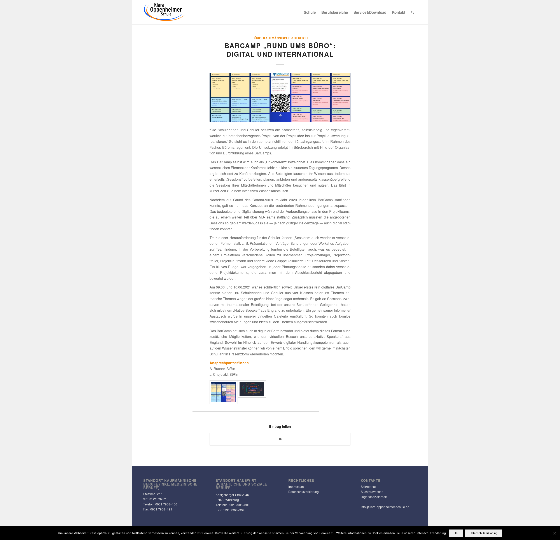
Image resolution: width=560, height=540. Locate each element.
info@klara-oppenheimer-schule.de (385, 507)
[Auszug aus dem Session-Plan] (280, 97)
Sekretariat (368, 486)
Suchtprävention (372, 491)
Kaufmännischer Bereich (285, 38)
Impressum (296, 486)
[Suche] (412, 12)
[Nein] (554, 533)
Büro (256, 38)
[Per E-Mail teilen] (280, 439)
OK (456, 533)
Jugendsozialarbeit (374, 497)
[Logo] (164, 12)
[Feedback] (252, 392)
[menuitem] (309, 12)
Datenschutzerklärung (303, 491)
